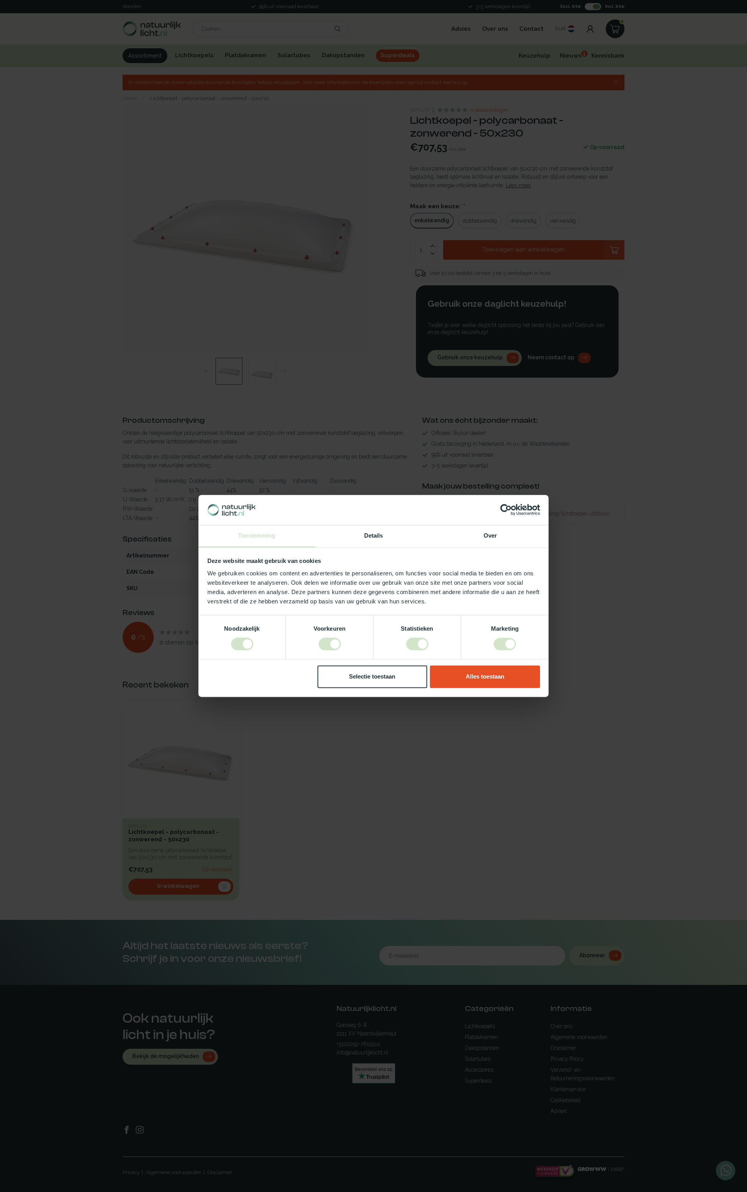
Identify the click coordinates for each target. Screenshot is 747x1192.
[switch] (330, 644)
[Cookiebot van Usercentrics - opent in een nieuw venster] (506, 510)
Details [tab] (373, 535)
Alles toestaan (485, 676)
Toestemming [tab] (256, 535)
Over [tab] (490, 535)
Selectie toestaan (372, 676)
